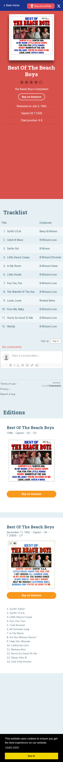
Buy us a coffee (42, 6)
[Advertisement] (31, 164)
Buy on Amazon (31, 96)
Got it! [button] (31, 756)
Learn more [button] (12, 747)
